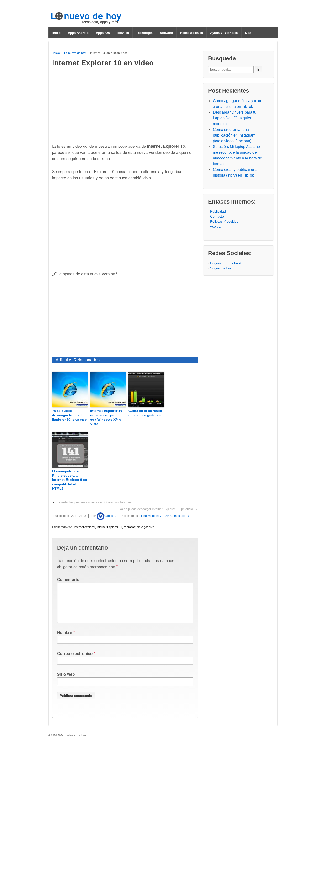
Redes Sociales (191, 33)
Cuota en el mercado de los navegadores (145, 413)
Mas (248, 33)
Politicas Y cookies (224, 221)
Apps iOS (103, 33)
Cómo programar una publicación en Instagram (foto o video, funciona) (234, 135)
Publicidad (218, 211)
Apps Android (78, 33)
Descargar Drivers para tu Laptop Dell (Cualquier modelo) (234, 118)
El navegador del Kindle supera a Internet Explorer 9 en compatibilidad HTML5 (69, 479)
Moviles (123, 33)
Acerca (215, 226)
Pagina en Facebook (226, 263)
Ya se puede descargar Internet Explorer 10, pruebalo (69, 415)
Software (166, 33)
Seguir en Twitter (223, 268)
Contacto (217, 216)
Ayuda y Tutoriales (224, 33)
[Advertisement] (125, 105)
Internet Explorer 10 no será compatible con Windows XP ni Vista (106, 417)
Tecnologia (144, 33)
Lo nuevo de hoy (75, 53)
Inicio (56, 33)
